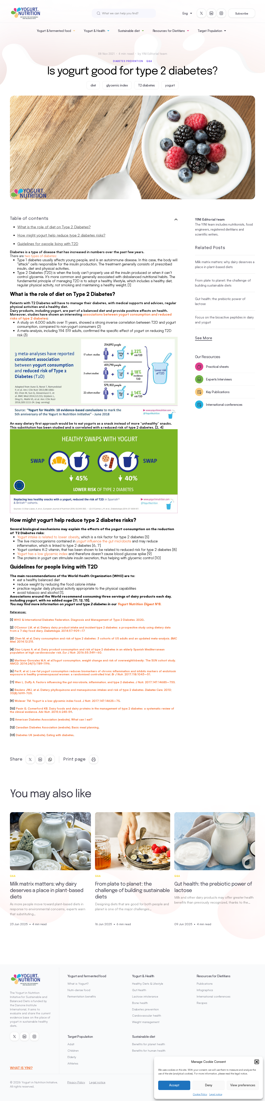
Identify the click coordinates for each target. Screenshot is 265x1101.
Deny (208, 1085)
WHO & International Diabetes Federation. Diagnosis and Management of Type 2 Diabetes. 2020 (79, 619)
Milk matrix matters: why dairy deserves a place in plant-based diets (225, 264)
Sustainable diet (129, 31)
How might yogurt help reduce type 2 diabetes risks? (61, 235)
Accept (174, 1085)
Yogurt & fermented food (54, 31)
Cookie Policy (200, 1094)
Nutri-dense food (78, 990)
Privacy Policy (76, 1082)
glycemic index (117, 85)
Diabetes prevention (128, 61)
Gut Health (139, 990)
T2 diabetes (146, 85)
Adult (70, 1044)
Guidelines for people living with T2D (47, 243)
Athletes (72, 1063)
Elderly (71, 1057)
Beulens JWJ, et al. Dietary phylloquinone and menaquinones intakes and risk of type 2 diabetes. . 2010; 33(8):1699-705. (91, 691)
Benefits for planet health (148, 1044)
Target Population (210, 31)
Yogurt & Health (94, 31)
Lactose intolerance (145, 996)
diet (93, 85)
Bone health (140, 1003)
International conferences (213, 996)
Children (73, 1050)
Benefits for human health (149, 1050)
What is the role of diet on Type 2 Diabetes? (54, 227)
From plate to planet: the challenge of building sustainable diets (223, 282)
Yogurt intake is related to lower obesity (48, 537)
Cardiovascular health (146, 1015)
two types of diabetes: (41, 256)
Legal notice (215, 1094)
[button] (257, 1062)
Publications (205, 983)
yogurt (170, 85)
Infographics (205, 990)
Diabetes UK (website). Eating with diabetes (44, 735)
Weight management (145, 1022)
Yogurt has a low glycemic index (42, 553)
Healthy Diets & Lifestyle (147, 983)
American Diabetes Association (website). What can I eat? (53, 719)
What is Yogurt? (77, 983)
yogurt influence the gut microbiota (103, 541)
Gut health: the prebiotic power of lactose (220, 301)
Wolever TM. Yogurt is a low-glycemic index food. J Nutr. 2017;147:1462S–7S (67, 700)
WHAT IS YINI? (21, 1068)
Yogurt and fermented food (86, 976)
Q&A (149, 61)
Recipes (202, 1003)
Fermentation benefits (81, 996)
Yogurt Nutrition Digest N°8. (139, 604)
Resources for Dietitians (169, 31)
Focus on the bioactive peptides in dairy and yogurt (224, 319)
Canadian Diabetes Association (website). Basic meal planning (57, 727)
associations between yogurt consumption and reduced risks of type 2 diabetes (91, 316)
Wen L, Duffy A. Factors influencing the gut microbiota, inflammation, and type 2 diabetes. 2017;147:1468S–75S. (95, 682)
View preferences (242, 1085)
